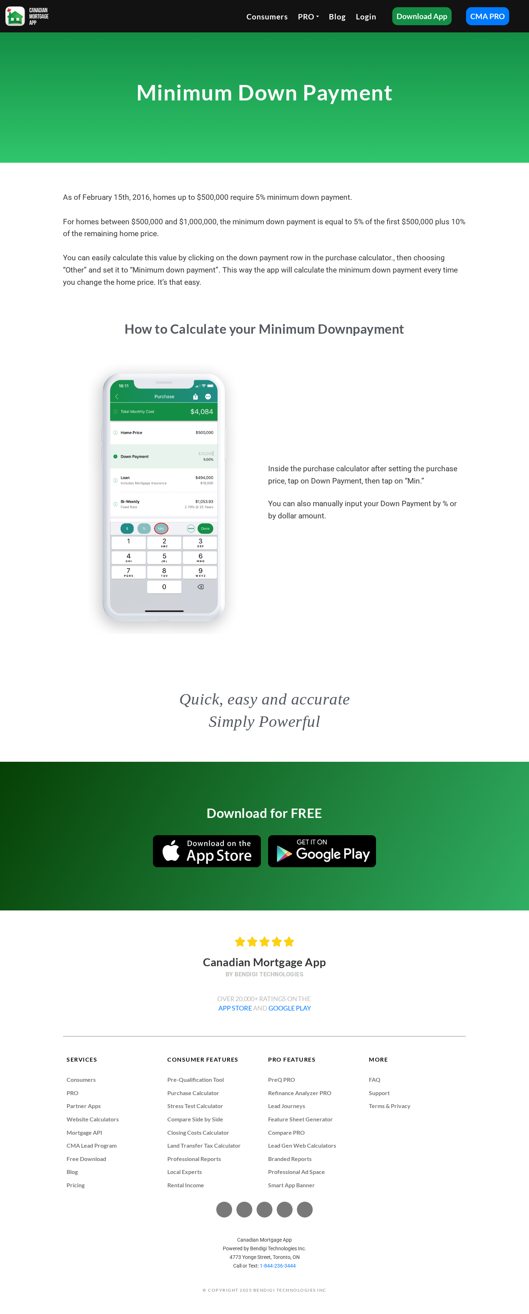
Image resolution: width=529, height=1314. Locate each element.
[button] (317, 16)
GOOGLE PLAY (289, 1008)
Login (366, 16)
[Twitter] (244, 1210)
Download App (422, 16)
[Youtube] (264, 1210)
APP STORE (235, 1008)
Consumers (267, 16)
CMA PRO (487, 16)
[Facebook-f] (224, 1210)
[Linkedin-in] (285, 1210)
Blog (337, 16)
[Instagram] (305, 1210)
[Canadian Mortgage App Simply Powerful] (27, 16)
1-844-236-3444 (278, 1266)
